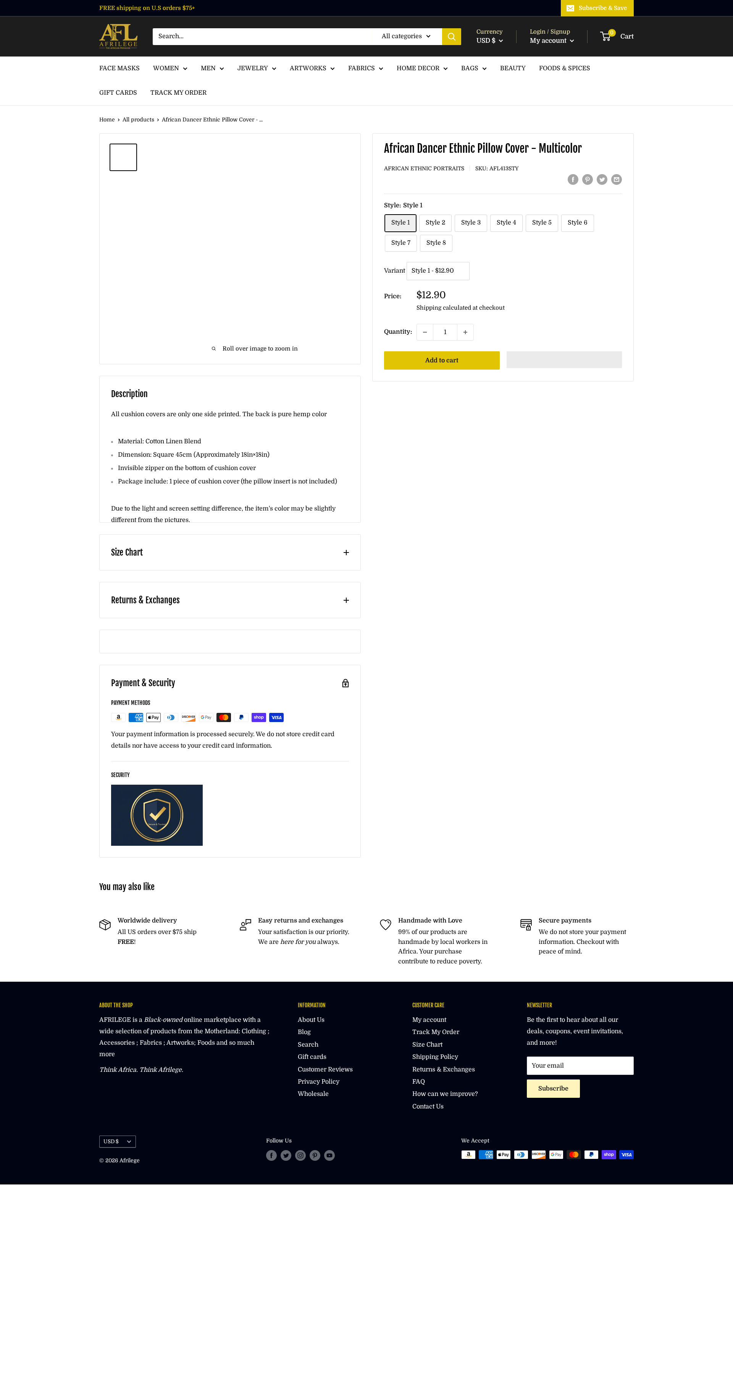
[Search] (451, 36)
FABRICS (361, 68)
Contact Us (428, 1106)
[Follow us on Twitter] (286, 1155)
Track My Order (435, 1032)
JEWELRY (252, 68)
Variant (394, 271)
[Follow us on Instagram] (300, 1155)
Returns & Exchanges (443, 1069)
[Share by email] (616, 179)
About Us (311, 1019)
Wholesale (313, 1094)
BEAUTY (513, 68)
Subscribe (553, 1088)
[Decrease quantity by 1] (425, 332)
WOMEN (166, 68)
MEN (208, 68)
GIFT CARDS (118, 92)
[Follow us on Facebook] (271, 1155)
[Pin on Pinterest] (587, 179)
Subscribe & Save (603, 8)
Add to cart (442, 360)
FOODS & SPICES (564, 68)
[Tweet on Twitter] (602, 179)
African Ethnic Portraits (424, 168)
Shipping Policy (435, 1056)
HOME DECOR (418, 68)
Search (308, 1044)
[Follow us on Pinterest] (315, 1155)
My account (549, 40)
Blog (304, 1032)
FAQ (418, 1081)
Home (107, 119)
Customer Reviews (325, 1069)
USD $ (111, 1141)
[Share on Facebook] (573, 179)
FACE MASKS (119, 68)
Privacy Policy (318, 1081)
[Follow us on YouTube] (329, 1155)
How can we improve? (445, 1094)
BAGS (469, 68)
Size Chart (427, 1044)
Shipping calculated (444, 307)
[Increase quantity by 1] (465, 332)
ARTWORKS (308, 68)
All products (138, 119)
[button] (564, 359)
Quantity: (398, 331)
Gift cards (312, 1056)
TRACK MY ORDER (178, 92)
